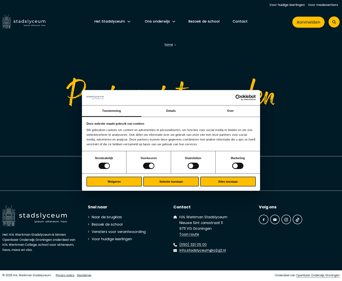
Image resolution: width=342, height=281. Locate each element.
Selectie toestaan (171, 181)
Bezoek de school (203, 22)
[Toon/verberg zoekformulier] (334, 22)
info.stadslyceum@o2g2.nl (202, 250)
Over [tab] (230, 110)
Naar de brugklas (107, 217)
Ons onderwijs (157, 22)
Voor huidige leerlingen (287, 5)
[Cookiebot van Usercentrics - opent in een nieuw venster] (238, 98)
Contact (240, 22)
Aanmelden (308, 22)
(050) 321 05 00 (193, 245)
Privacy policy (65, 275)
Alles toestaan (228, 181)
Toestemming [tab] (111, 110)
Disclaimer (84, 275)
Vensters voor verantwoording (119, 232)
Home (169, 45)
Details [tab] (171, 110)
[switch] (148, 166)
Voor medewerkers (323, 5)
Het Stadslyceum (109, 22)
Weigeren (114, 181)
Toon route (189, 234)
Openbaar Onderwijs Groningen (318, 275)
